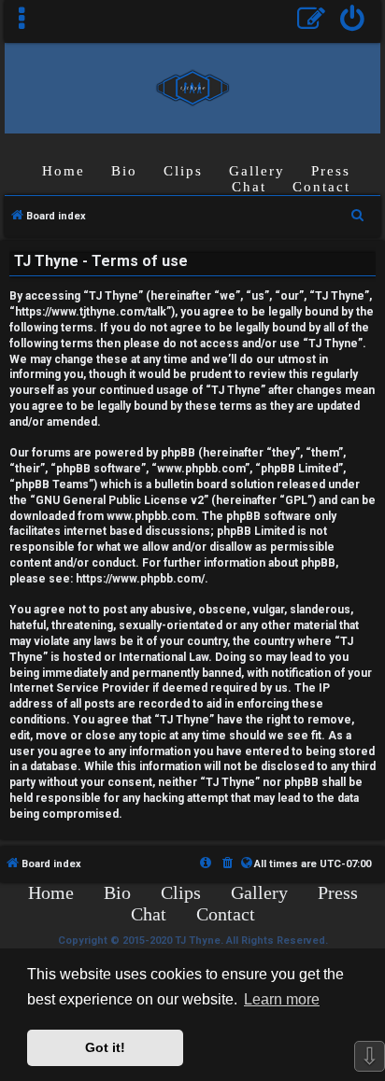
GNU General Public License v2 (120, 500)
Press (330, 170)
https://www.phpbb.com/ (140, 578)
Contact (321, 186)
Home (63, 170)
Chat (249, 186)
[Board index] (193, 87)
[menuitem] (353, 21)
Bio (124, 170)
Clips (183, 170)
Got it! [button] (105, 1047)
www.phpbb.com (151, 516)
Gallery (257, 170)
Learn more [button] (282, 999)
